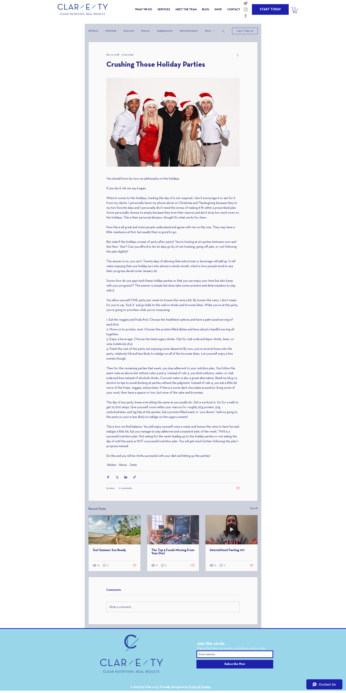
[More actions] (237, 55)
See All (254, 508)
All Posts (93, 31)
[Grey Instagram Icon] (245, 9)
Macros (145, 31)
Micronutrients (189, 31)
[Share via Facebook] (108, 477)
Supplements (165, 31)
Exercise (129, 31)
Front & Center (200, 687)
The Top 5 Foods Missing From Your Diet (172, 552)
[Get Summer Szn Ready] (114, 529)
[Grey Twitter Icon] (245, 3)
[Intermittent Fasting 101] (231, 529)
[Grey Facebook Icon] (245, 16)
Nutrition (111, 31)
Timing (133, 465)
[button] (295, 10)
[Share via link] (134, 477)
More (208, 31)
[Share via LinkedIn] (125, 477)
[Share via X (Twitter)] (117, 477)
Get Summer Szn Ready (109, 550)
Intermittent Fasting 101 (227, 550)
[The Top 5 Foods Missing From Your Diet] (173, 529)
